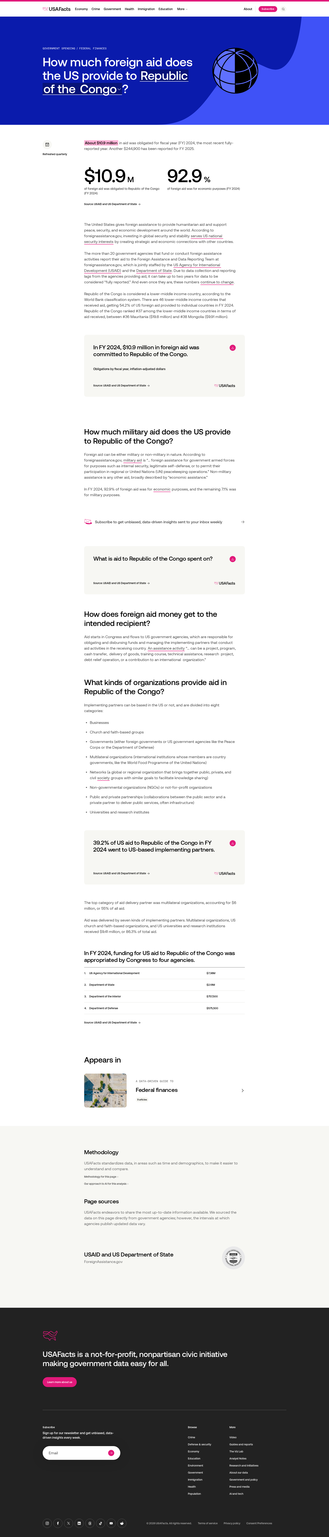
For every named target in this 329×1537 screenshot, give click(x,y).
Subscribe (268, 8)
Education (166, 9)
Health (129, 9)
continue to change (217, 282)
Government (112, 9)
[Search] (283, 9)
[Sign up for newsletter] (111, 1453)
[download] (233, 348)
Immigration (146, 9)
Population (194, 1493)
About (248, 9)
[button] (115, 82)
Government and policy (243, 1479)
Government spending (59, 48)
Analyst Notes (237, 1458)
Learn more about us (59, 1382)
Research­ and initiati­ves (243, 1465)
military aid (132, 460)
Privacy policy (232, 1523)
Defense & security (199, 1444)
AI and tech (236, 1493)
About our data (238, 1472)
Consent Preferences (259, 1523)
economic (162, 489)
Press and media (239, 1486)
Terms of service (208, 1523)
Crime (96, 9)
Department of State (154, 270)
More (180, 9)
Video (232, 1437)
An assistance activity (166, 648)
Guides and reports (241, 1444)
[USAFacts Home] (56, 9)
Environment (195, 1465)
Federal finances (93, 48)
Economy (81, 9)
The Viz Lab (236, 1451)
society (103, 778)
